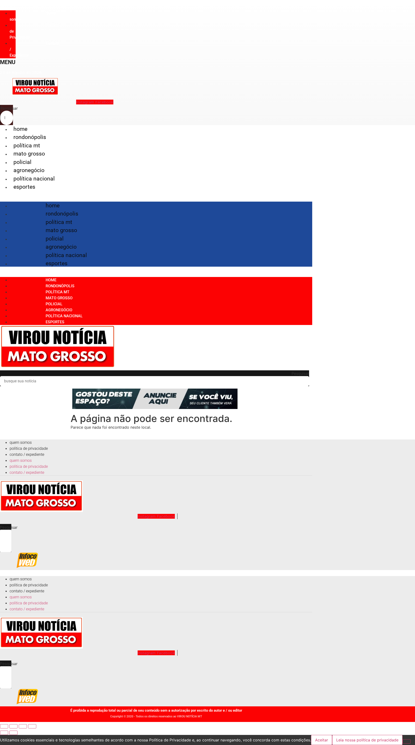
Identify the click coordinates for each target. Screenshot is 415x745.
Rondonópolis (29, 137)
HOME (20, 129)
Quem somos (33, 16)
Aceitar (321, 740)
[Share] (13, 726)
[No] (407, 741)
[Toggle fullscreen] (23, 726)
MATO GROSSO (29, 153)
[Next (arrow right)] (13, 733)
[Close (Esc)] (4, 726)
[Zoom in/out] (32, 726)
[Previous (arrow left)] (4, 733)
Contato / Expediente (27, 454)
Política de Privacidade (29, 448)
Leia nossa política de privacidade (367, 740)
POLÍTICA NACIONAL (34, 178)
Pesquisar (9, 108)
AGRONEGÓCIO (28, 170)
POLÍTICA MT (26, 145)
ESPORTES (24, 187)
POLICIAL (22, 162)
